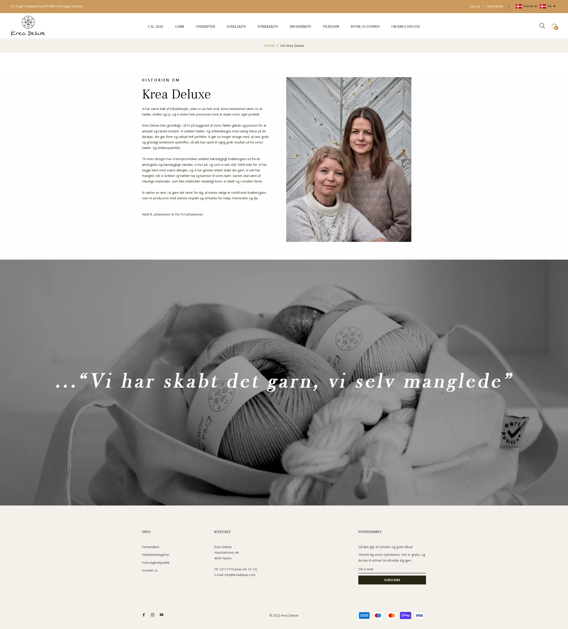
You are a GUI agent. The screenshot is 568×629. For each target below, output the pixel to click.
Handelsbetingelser (155, 555)
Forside (269, 45)
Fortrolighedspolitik (156, 562)
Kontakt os (150, 570)
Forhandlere (150, 547)
